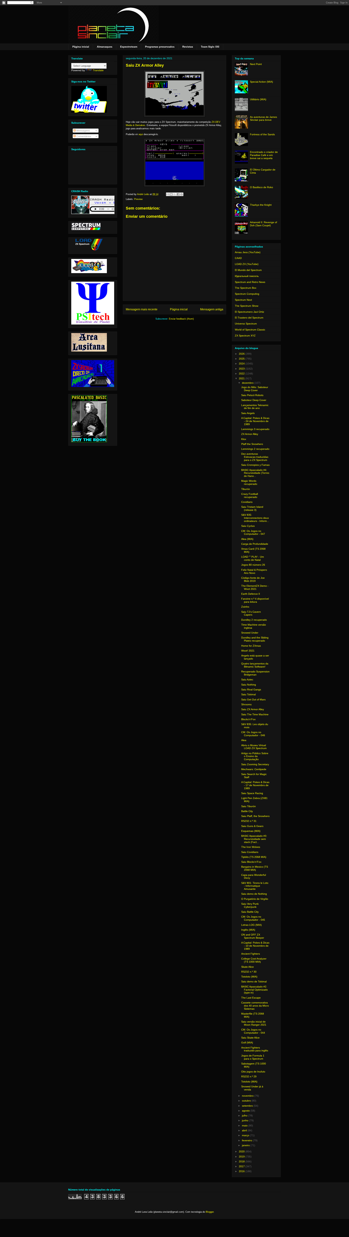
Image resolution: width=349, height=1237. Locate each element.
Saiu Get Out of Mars (253, 699)
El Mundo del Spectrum (248, 270)
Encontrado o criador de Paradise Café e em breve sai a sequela (264, 155)
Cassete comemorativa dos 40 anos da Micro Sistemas (255, 1005)
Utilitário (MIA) (258, 99)
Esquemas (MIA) (250, 831)
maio (245, 1125)
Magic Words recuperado (249, 482)
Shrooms (246, 704)
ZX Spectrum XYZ (245, 335)
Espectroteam (128, 46)
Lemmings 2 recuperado (255, 448)
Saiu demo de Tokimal (254, 981)
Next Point (256, 64)
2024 (242, 363)
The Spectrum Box (245, 287)
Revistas (187, 46)
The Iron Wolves (250, 846)
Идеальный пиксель (247, 276)
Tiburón (245, 489)
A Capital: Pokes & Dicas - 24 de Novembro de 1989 (255, 421)
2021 (242, 378)
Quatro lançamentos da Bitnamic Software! (254, 665)
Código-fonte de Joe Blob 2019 (253, 579)
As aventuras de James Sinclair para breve (263, 118)
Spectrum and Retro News (250, 282)
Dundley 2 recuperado (254, 619)
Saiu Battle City (250, 911)
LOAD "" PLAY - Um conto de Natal (252, 558)
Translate (98, 70)
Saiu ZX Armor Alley (252, 709)
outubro (247, 1100)
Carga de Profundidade (254, 543)
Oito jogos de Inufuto (253, 1071)
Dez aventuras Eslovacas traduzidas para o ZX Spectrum (254, 456)
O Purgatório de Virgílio (254, 898)
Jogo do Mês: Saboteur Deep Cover (254, 389)
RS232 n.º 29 (248, 1076)
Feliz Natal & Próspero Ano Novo (254, 571)
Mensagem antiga (211, 309)
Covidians (246, 501)
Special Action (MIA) (261, 81)
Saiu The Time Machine (254, 714)
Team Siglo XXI (210, 46)
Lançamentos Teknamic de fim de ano (254, 407)
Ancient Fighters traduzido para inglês (254, 1049)
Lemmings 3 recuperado (255, 429)
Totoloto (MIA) (249, 976)
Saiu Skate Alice (250, 1037)
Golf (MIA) (247, 1042)
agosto (246, 1110)
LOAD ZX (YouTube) (246, 264)
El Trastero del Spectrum (249, 317)
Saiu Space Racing (252, 793)
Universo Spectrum (246, 323)
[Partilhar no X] (174, 194)
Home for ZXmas (251, 645)
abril (245, 1130)
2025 (242, 358)
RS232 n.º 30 (248, 971)
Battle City (247, 811)
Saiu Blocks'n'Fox (251, 861)
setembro (248, 1105)
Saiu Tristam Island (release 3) (252, 508)
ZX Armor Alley (249, 434)
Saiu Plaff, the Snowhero (255, 816)
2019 (242, 1156)
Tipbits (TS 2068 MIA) (253, 856)
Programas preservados (159, 46)
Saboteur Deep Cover (253, 400)
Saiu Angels (248, 413)
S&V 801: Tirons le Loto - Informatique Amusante (254, 886)
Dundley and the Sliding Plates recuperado (254, 639)
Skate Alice (247, 966)
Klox (243, 439)
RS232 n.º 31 (248, 821)
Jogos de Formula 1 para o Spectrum (252, 1057)
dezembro (248, 382)
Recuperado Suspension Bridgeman (255, 673)
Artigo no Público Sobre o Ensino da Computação (254, 756)
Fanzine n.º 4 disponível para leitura (255, 600)
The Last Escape (251, 997)
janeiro (246, 1145)
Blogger (210, 1211)
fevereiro (247, 1140)
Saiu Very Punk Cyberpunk (250, 905)
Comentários (83, 136)
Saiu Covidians (249, 852)
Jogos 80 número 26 (253, 564)
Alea (243, 740)
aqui (141, 134)
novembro (248, 1095)
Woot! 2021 (247, 650)
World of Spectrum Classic (250, 329)
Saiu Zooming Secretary (255, 764)
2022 (242, 373)
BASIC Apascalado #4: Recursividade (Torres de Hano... (255, 473)
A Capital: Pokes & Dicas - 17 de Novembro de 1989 (255, 785)
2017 (242, 1166)
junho (245, 1120)
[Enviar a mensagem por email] (168, 194)
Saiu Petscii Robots (252, 395)
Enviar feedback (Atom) (181, 318)
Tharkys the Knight (261, 204)
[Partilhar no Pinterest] (181, 194)
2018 (242, 1161)
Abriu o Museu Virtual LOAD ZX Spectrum (254, 747)
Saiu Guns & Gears (252, 826)
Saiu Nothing (248, 684)
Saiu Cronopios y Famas (255, 464)
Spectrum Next (243, 299)
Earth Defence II (250, 593)
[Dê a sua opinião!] (171, 194)
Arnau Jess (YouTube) (247, 252)
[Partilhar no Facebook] (178, 194)
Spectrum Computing (247, 293)
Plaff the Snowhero (252, 444)
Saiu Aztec (247, 679)
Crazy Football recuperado (249, 495)
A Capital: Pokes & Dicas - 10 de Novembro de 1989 (255, 945)
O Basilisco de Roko (261, 187)
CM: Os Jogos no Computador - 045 (253, 918)
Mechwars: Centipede (253, 769)
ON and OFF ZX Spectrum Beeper (252, 936)
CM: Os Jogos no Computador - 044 (253, 1031)
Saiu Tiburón (248, 806)
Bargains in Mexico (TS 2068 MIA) (254, 868)
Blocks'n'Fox (248, 719)
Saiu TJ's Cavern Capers (251, 613)
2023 (242, 368)
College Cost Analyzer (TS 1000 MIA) (253, 960)
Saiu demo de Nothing (254, 893)
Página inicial (80, 46)
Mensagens (83, 130)
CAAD (238, 258)
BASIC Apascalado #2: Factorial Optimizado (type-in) (254, 989)
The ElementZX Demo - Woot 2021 (254, 587)
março (246, 1135)
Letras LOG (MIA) (251, 924)
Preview (138, 199)
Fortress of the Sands (262, 134)
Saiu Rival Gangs (251, 689)
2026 (242, 353)
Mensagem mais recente (141, 309)
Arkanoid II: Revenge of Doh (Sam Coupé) (263, 224)
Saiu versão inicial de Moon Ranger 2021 (253, 1023)
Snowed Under (249, 632)
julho (245, 1115)
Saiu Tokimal (248, 694)
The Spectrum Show (246, 305)
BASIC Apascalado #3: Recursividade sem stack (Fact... (254, 838)
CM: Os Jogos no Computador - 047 (253, 533)
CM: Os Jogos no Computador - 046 (253, 734)
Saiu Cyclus (248, 525)
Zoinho (245, 606)
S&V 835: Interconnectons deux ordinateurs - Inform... (255, 517)
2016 (242, 1171)
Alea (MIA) (247, 539)
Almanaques (104, 46)
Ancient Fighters (250, 953)
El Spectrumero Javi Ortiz (249, 311)
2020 (242, 1151)
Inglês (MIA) (248, 929)
